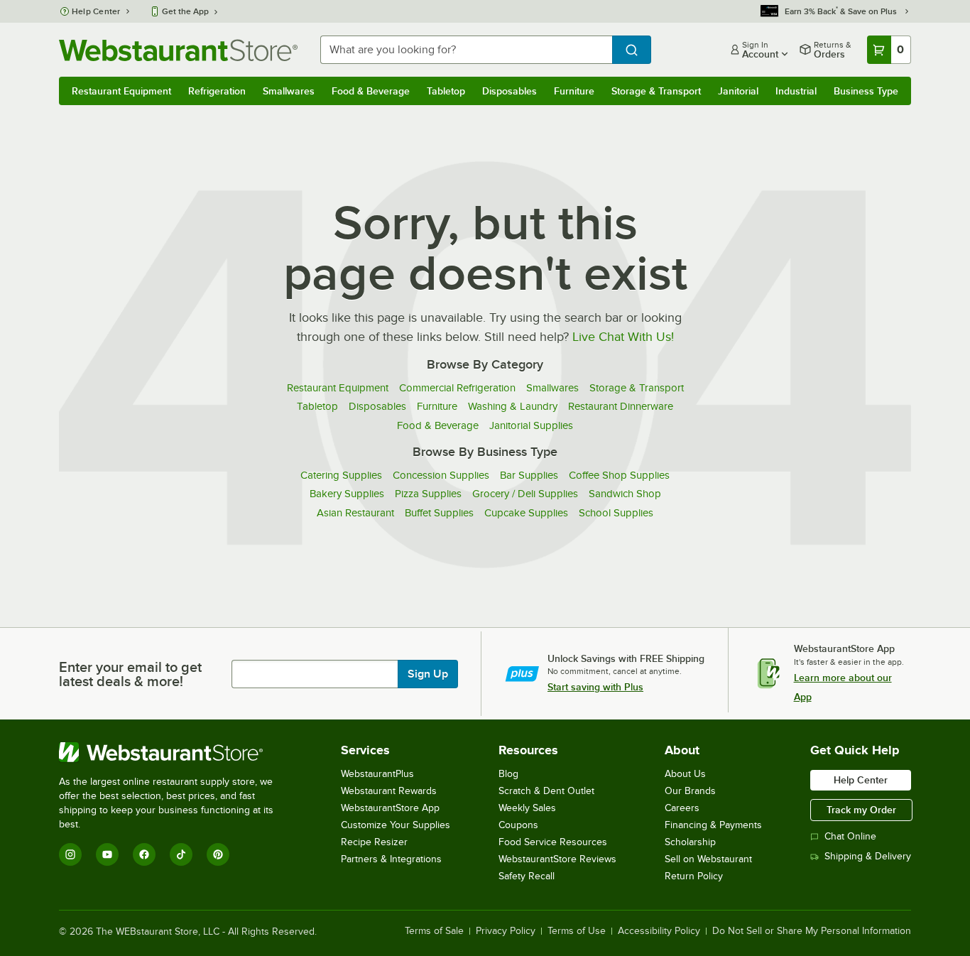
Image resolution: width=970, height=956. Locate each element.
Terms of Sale (434, 931)
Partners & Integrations (391, 859)
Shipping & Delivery (867, 856)
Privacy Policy (505, 931)
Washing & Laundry (512, 406)
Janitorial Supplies (531, 425)
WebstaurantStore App (390, 808)
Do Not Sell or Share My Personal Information (811, 931)
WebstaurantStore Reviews (557, 859)
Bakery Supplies (347, 493)
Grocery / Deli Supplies (525, 493)
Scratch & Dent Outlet (546, 791)
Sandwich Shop (625, 493)
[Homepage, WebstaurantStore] (178, 50)
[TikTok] (181, 854)
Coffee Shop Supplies (619, 475)
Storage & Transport (656, 91)
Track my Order (861, 809)
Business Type (866, 91)
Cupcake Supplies (526, 512)
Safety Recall (526, 876)
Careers (682, 808)
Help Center (96, 11)
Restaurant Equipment (121, 91)
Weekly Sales (527, 808)
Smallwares (289, 91)
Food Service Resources (552, 842)
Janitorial (738, 91)
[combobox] (466, 50)
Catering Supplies (341, 475)
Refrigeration (217, 91)
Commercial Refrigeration (457, 387)
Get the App (185, 11)
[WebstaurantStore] (176, 752)
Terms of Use (576, 931)
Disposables (509, 91)
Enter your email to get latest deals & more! (130, 674)
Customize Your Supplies (395, 825)
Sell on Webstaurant (708, 859)
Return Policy (694, 876)
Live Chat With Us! (623, 337)
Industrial (796, 91)
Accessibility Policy (659, 931)
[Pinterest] (218, 854)
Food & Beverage (371, 91)
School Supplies (616, 512)
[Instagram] (70, 854)
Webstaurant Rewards (389, 791)
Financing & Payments (713, 825)
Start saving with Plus (595, 686)
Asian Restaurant (355, 512)
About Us (685, 773)
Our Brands (690, 791)
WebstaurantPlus (377, 773)
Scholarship (690, 842)
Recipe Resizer (374, 842)
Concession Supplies (441, 475)
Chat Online (850, 836)
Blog (508, 773)
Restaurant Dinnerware (620, 406)
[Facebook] (144, 854)
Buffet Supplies (439, 512)
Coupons (518, 825)
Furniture (574, 91)
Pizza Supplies (428, 493)
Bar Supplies (529, 475)
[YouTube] (107, 854)
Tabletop (446, 91)
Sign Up (428, 674)
